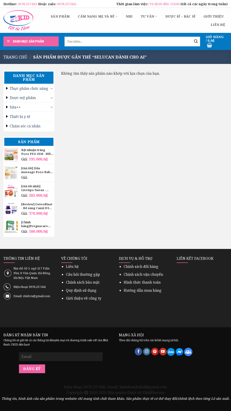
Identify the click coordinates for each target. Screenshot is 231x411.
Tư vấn (147, 16)
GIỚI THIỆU (213, 16)
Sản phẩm (60, 16)
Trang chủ (15, 57)
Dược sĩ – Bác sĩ (180, 16)
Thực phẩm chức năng (29, 88)
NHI (129, 16)
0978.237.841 (28, 4)
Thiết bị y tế (20, 116)
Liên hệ (218, 25)
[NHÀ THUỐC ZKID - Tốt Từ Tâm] (18, 20)
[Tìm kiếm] (196, 41)
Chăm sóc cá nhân (25, 126)
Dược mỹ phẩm (23, 97)
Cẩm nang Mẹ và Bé (96, 16)
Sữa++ (15, 107)
